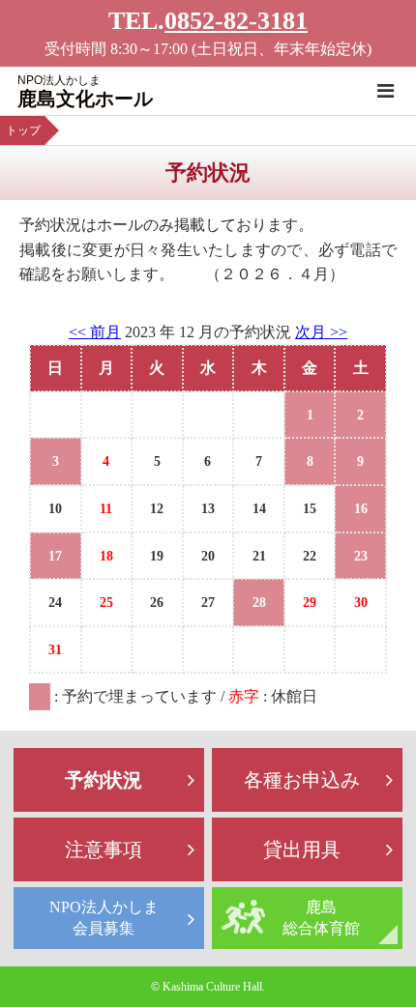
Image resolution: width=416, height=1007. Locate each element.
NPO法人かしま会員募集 (104, 917)
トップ (23, 130)
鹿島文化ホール (85, 91)
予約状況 (103, 780)
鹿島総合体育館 (321, 917)
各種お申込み (302, 780)
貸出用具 (302, 849)
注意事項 (103, 849)
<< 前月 (95, 332)
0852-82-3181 (236, 21)
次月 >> (321, 332)
